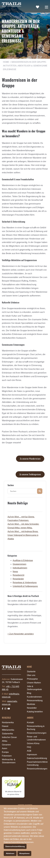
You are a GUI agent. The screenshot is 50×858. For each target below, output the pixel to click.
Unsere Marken (34, 683)
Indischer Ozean (9, 737)
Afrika (4, 741)
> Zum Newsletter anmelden (21, 634)
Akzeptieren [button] (24, 853)
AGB (29, 751)
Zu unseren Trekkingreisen (30, 474)
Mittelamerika (8, 730)
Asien (4, 748)
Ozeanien (6, 745)
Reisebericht (18, 575)
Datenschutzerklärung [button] (15, 846)
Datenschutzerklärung (37, 758)
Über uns (31, 675)
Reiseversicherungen (36, 733)
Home (6, 62)
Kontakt (30, 722)
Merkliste (31, 704)
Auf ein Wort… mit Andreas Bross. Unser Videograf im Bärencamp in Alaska (23, 535)
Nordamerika (8, 722)
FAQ (29, 747)
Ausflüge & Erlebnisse (23, 560)
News (15, 571)
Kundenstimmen (34, 697)
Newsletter (32, 708)
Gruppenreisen (19, 564)
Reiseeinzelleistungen (37, 769)
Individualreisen (20, 568)
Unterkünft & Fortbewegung (25, 586)
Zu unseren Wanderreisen (30, 458)
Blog (29, 693)
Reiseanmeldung (35, 700)
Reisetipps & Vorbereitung (25, 582)
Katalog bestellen (35, 712)
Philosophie (32, 679)
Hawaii (5, 726)
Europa (5, 752)
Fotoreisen (7, 756)
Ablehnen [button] (10, 853)
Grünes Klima (33, 743)
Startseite (31, 671)
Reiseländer (18, 579)
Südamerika (7, 733)
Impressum (32, 754)
